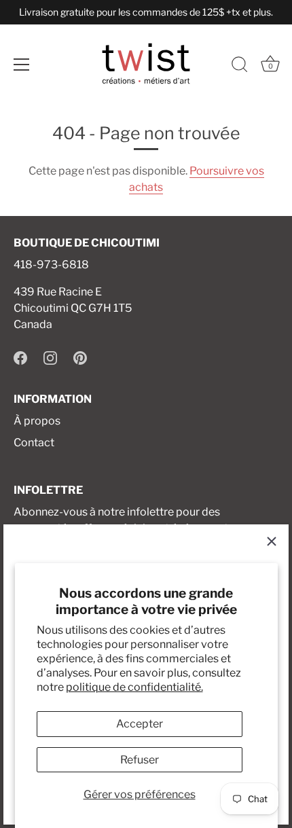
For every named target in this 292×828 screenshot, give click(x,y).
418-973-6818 (51, 264)
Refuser (139, 759)
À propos (37, 420)
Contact (34, 442)
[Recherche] (240, 67)
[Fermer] (272, 541)
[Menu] (22, 64)
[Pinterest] (80, 356)
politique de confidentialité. (134, 687)
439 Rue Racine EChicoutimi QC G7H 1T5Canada (73, 308)
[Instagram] (50, 356)
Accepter (139, 723)
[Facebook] (20, 356)
